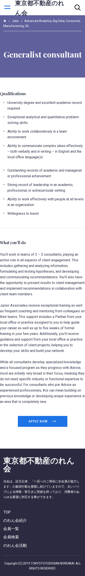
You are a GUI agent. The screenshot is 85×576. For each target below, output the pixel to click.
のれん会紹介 (15, 520)
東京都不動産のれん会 (39, 464)
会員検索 (11, 537)
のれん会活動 (15, 545)
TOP (7, 512)
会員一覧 (11, 528)
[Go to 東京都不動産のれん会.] (4, 21)
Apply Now (39, 421)
